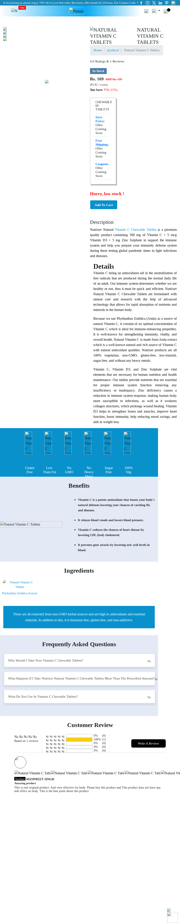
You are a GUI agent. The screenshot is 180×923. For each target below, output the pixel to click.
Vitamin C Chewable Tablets (136, 229)
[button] (146, 10)
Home (98, 50)
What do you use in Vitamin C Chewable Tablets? (43, 696)
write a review (148, 743)
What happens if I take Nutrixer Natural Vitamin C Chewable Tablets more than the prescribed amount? (81, 678)
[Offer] (14, 11)
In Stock (98, 71)
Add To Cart (104, 205)
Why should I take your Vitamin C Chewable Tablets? (45, 660)
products (113, 50)
